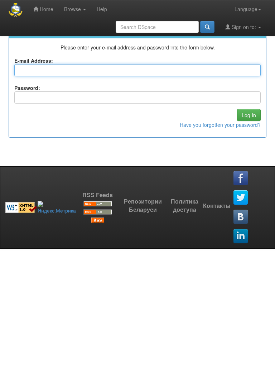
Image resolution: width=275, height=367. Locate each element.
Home (45, 9)
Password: (27, 87)
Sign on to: (243, 26)
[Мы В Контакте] (241, 217)
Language (246, 9)
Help (102, 9)
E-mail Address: (33, 60)
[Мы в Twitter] (241, 197)
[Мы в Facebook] (241, 178)
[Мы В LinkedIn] (241, 236)
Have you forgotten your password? (220, 124)
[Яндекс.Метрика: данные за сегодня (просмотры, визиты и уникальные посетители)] (57, 207)
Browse (73, 9)
